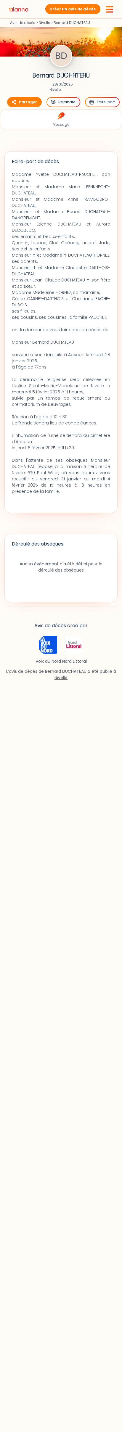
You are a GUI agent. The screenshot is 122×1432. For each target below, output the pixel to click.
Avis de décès (22, 22)
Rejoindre (66, 101)
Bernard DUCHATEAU (61, 75)
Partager (28, 101)
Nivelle (44, 22)
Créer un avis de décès (72, 9)
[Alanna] (18, 9)
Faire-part (106, 101)
